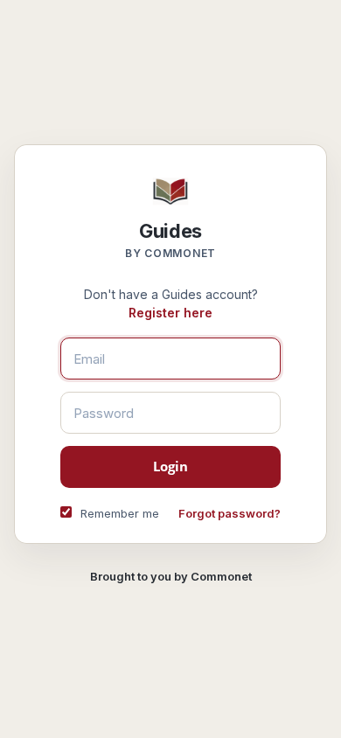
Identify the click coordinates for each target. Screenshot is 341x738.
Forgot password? (229, 513)
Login (171, 466)
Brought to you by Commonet (171, 576)
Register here (170, 312)
